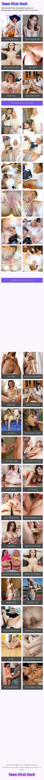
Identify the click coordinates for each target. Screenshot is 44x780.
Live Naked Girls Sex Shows (22, 103)
